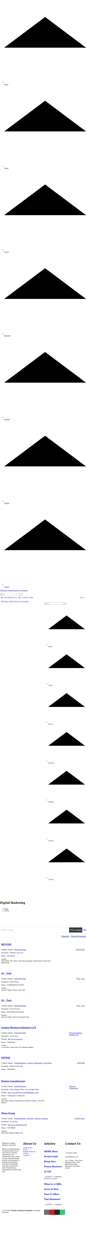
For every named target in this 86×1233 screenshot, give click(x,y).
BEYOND (6, 944)
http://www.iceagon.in (15, 1039)
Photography (38, 1063)
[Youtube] (52, 1212)
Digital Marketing (20, 950)
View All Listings (78, 936)
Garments (30, 1063)
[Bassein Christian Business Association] (15, 601)
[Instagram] (57, 1212)
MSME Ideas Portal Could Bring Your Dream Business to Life (53, 1161)
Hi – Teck (6, 973)
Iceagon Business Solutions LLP (18, 1027)
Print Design (47, 1063)
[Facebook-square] (46, 1212)
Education (30, 1118)
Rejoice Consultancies (13, 1081)
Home (6, 909)
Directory (66, 936)
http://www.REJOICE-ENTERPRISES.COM (23, 1092)
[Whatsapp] (62, 1212)
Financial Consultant (41, 1118)
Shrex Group (8, 1113)
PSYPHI (5, 1057)
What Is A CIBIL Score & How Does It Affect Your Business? (53, 1192)
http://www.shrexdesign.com (17, 1125)
